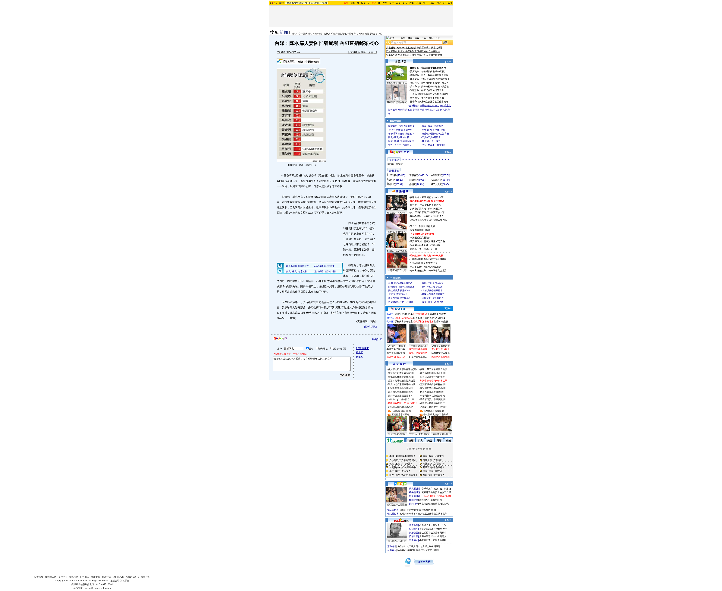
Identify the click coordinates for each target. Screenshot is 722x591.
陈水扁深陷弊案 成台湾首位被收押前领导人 (336, 33)
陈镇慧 (399, 164)
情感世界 (413, 536)
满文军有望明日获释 (420, 230)
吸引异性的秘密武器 (432, 286)
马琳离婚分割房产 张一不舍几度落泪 (428, 270)
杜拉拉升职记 (420, 314)
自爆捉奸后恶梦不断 (397, 251)
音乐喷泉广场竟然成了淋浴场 (436, 488)
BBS (439, 3)
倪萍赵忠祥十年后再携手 (432, 377)
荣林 (412, 86)
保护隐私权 (118, 577)
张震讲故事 (433, 314)
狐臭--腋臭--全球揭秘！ (433, 126)
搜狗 (324, 3)
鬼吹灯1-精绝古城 (404, 317)
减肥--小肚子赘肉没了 (433, 283)
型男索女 (413, 540)
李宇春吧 (413, 175)
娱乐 (363, 3)
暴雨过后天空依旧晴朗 (427, 550)
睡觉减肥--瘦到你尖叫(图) (401, 126)
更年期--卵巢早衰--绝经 (433, 130)
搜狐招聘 (73, 577)
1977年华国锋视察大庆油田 (435, 79)
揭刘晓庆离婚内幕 (418, 349)
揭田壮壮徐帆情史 (397, 346)
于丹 (422, 109)
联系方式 (106, 577)
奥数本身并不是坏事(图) (433, 98)
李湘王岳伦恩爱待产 (420, 237)
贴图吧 (391, 184)
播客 (418, 3)
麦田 (422, 205)
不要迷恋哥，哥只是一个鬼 (432, 525)
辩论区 (359, 357)
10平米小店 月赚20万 (433, 141)
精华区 (359, 352)
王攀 (412, 101)
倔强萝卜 (414, 205)
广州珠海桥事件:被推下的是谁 (434, 86)
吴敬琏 (408, 109)
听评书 (390, 314)
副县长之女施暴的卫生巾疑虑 (433, 101)
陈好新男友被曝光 (441, 356)
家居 (398, 3)
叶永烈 (401, 109)
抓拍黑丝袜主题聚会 (397, 504)
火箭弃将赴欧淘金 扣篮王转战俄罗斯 (428, 259)
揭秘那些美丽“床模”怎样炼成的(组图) (418, 510)
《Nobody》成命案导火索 (401, 399)
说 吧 (406, 152)
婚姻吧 (412, 184)
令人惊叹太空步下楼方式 (435, 414)
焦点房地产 (316, 3)
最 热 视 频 (402, 191)
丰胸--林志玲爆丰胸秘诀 (400, 283)
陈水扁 (391, 164)
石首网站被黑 (393, 51)
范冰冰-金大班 (436, 197)
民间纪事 (413, 500)
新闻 (403, 38)
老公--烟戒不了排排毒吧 (434, 145)
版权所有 (124, 580)
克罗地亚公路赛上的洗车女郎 (436, 492)
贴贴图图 (413, 529)
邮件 (425, 3)
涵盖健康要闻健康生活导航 (435, 133)
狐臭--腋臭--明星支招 (398, 137)
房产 (391, 3)
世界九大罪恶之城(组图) (432, 392)
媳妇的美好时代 (433, 205)
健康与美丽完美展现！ (399, 298)
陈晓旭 (428, 109)
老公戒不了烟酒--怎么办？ (401, 133)
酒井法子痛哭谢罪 (442, 434)
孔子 (444, 109)
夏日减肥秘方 (421, 51)
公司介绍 (145, 577)
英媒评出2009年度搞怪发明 (433, 529)
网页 (410, 38)
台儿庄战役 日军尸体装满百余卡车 (427, 212)
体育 (352, 3)
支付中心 (62, 577)
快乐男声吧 (436, 175)
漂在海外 (391, 546)
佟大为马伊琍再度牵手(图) (433, 373)
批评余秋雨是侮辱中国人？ (434, 82)
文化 (434, 109)
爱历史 (413, 71)
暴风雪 (416, 109)
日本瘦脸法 (434, 51)
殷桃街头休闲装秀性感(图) (401, 377)
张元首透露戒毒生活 (433, 410)
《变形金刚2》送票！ (402, 410)
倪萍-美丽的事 (435, 208)
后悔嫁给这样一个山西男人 (432, 536)
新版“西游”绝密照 (397, 434)
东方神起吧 (436, 180)
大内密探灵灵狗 (418, 208)
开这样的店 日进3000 (399, 290)
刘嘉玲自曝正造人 (418, 356)
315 (442, 105)
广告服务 (84, 577)
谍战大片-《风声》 (396, 212)
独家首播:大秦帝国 (419, 197)
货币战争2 (440, 317)
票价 (439, 109)
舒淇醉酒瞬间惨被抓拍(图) (433, 384)
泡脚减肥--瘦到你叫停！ (434, 298)
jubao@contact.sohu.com (98, 588)
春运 (429, 105)
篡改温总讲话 (407, 51)
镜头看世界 (414, 488)
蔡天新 (413, 98)
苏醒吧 (391, 180)
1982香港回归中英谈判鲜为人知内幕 (428, 220)
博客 (432, 3)
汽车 (384, 3)
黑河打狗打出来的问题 (430, 500)
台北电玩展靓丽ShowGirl (400, 407)
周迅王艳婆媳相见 (418, 353)
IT (379, 3)
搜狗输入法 (50, 577)
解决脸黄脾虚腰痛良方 (433, 294)
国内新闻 (307, 33)
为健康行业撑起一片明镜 (400, 301)
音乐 (424, 38)
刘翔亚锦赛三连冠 (397, 270)
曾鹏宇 (413, 75)
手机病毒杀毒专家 (404, 321)
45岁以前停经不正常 (432, 290)
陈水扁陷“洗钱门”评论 (371, 33)
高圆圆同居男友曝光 (397, 102)
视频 (412, 3)
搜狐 (289, 3)
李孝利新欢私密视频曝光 (432, 395)
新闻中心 (296, 33)
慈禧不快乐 (422, 55)
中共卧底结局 (409, 55)
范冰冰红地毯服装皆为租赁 (401, 380)
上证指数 (392, 175)
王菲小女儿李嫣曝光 (419, 434)
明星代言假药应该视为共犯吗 (434, 503)
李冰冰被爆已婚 (419, 346)
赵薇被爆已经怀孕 (396, 349)
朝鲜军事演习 (424, 47)
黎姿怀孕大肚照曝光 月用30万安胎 (427, 241)
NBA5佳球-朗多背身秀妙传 (423, 263)
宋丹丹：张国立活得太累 (422, 226)
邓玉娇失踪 (410, 47)
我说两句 (447, 3)
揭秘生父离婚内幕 (441, 346)
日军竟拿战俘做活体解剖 (400, 388)
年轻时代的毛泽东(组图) (433, 71)
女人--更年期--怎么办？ (400, 145)
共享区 (390, 321)
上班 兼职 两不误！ (397, 294)
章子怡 (423, 105)
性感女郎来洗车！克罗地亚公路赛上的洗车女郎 (423, 513)
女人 (405, 3)
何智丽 (394, 109)
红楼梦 (442, 314)
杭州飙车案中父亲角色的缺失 (433, 94)
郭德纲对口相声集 (404, 314)
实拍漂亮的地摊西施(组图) (433, 388)
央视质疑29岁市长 (395, 47)
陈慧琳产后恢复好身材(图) (401, 373)
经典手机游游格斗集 (423, 321)
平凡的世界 (428, 317)
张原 (412, 94)
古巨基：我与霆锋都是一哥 (423, 249)
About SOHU (132, 577)
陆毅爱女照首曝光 (441, 353)
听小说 (390, 317)
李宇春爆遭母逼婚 (396, 353)
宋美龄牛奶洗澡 (394, 55)
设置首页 (38, 577)
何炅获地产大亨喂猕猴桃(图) (402, 369)
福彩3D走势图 (441, 321)
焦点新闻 (413, 525)
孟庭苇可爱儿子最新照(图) (433, 399)
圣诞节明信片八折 (396, 356)
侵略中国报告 (435, 55)
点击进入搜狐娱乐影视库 (432, 403)
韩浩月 (413, 82)
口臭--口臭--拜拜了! (431, 137)
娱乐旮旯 (413, 532)
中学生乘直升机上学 (397, 83)
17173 (306, 3)
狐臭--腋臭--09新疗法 (432, 301)
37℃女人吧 (436, 184)
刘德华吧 (413, 180)
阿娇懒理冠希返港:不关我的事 (425, 245)
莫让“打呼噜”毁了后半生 (400, 130)
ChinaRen (297, 3)
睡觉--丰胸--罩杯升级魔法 (401, 141)
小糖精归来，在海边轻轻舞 (432, 540)
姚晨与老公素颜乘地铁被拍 (401, 384)
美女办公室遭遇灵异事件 (400, 395)
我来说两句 (354, 52)
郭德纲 (435, 105)
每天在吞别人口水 (397, 541)
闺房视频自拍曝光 (397, 232)
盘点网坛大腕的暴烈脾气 (400, 392)
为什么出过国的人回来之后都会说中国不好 (418, 546)
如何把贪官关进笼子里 (432, 90)
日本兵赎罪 (436, 47)
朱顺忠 (413, 90)
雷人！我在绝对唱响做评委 (434, 75)
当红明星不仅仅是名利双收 (432, 532)
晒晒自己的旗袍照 (406, 550)
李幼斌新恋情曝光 (441, 349)
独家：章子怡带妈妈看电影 (433, 369)
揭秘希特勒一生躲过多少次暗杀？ (427, 216)
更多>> (448, 62)
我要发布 (377, 339)
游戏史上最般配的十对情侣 (433, 407)
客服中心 (95, 577)
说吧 (437, 38)
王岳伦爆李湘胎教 (400, 414)
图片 (430, 38)
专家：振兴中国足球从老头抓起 (425, 266)
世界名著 (417, 317)
